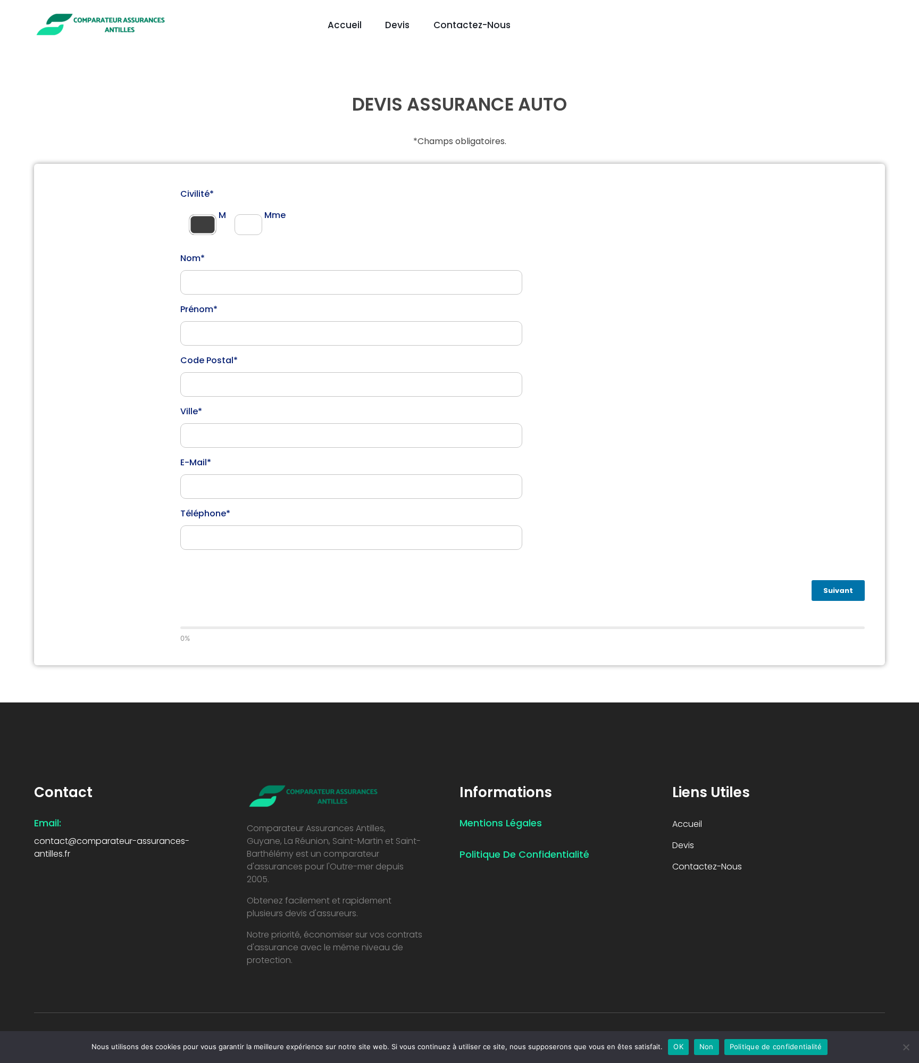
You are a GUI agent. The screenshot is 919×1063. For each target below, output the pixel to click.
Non (706, 1046)
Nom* (192, 258)
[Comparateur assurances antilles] (100, 24)
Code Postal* (209, 360)
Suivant (838, 590)
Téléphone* (205, 513)
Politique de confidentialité (776, 1046)
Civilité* (197, 194)
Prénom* (199, 309)
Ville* (191, 411)
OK (678, 1046)
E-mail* (195, 462)
